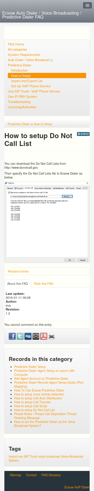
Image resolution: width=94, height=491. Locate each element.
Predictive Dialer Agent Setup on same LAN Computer (44, 372)
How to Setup (20, 75)
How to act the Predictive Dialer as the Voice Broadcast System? (44, 423)
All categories (17, 49)
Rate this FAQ (43, 283)
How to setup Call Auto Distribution (38, 398)
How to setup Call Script (30, 406)
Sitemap (15, 475)
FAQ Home (16, 44)
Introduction (19, 70)
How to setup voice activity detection (39, 394)
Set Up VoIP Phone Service (30, 86)
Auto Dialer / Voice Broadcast (29, 59)
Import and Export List (27, 80)
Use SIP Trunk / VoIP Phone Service (34, 91)
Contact (31, 475)
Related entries (18, 271)
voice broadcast (49, 456)
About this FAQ (17, 283)
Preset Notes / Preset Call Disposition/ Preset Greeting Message (45, 416)
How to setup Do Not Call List (34, 410)
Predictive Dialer (19, 65)
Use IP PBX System (22, 96)
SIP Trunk (30, 456)
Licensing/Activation (22, 107)
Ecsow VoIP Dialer (77, 487)
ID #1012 (83, 134)
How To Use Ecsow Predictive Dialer (39, 390)
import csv (16, 456)
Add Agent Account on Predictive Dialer (41, 378)
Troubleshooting (19, 101)
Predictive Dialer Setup (30, 366)
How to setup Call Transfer (32, 402)
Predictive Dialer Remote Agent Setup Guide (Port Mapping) (48, 384)
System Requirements (24, 54)
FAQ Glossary (51, 475)
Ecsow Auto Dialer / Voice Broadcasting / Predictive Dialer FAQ (41, 15)
